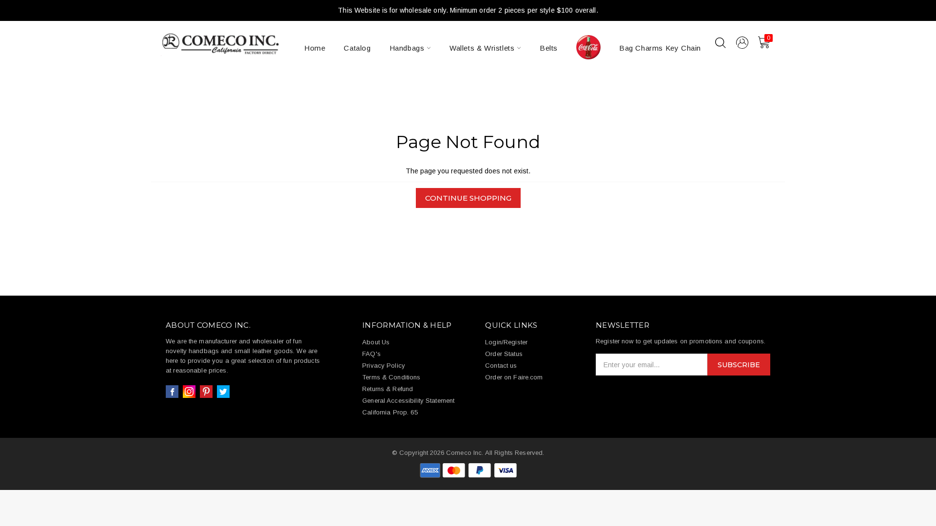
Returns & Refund (387, 389)
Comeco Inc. (464, 452)
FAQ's (371, 353)
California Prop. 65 (389, 412)
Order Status (504, 353)
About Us (376, 342)
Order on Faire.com (514, 377)
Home (314, 48)
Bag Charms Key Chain (660, 48)
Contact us (501, 365)
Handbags (408, 48)
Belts (549, 48)
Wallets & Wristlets (483, 48)
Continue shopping (468, 198)
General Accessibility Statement (408, 400)
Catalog (357, 48)
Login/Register (506, 342)
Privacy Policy (383, 365)
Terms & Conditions (391, 377)
